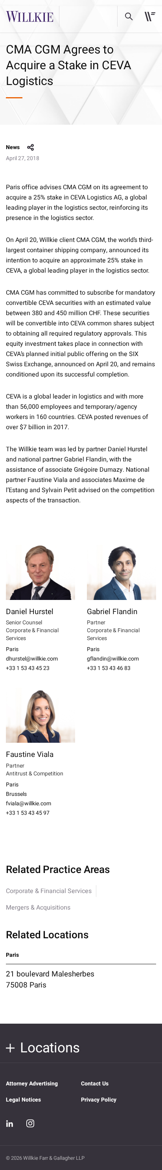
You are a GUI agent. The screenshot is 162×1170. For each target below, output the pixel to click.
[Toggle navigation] (150, 16)
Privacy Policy (98, 1100)
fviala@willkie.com (28, 804)
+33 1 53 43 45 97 (28, 813)
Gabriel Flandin (112, 611)
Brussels (16, 794)
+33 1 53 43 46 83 (109, 668)
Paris (12, 649)
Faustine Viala (29, 754)
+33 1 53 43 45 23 (28, 668)
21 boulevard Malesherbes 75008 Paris (50, 980)
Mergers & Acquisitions (38, 907)
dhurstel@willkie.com (32, 659)
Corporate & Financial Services (49, 891)
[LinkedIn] (10, 1124)
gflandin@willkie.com (113, 659)
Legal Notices (23, 1100)
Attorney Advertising (32, 1084)
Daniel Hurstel (29, 611)
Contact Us (95, 1084)
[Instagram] (30, 1123)
